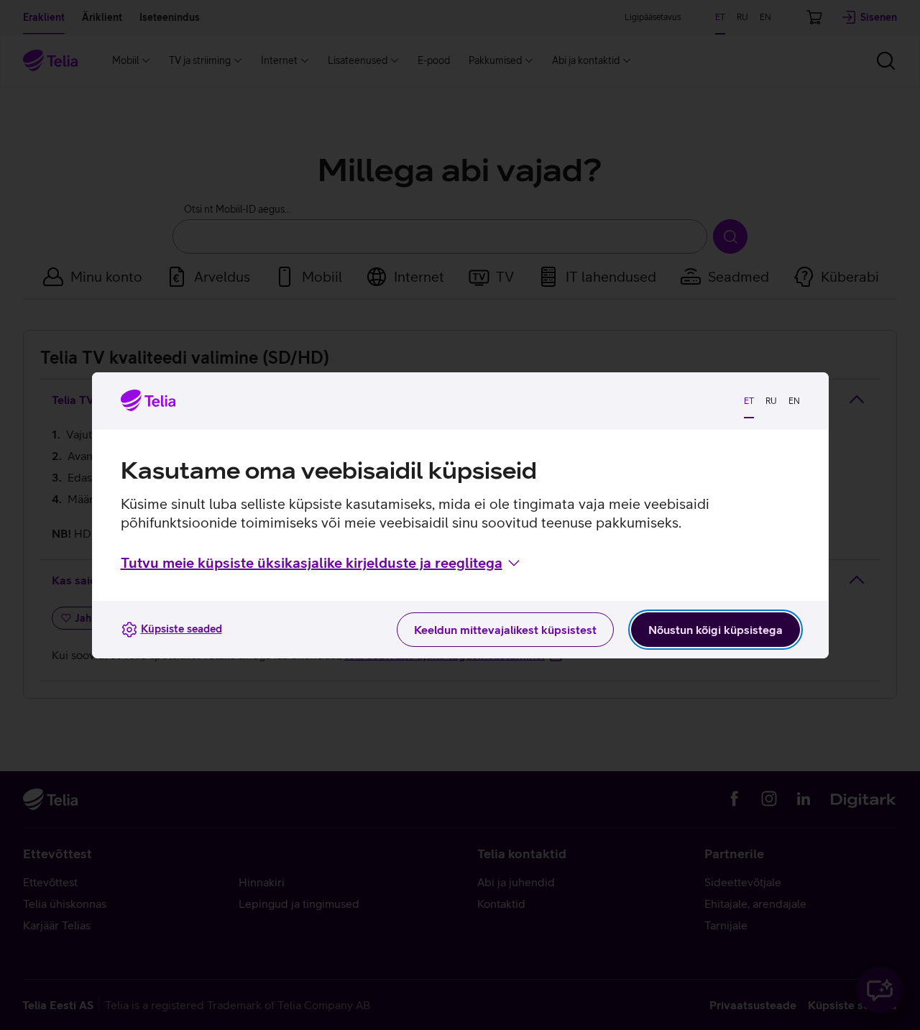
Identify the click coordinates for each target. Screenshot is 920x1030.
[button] (322, 562)
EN (794, 401)
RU (771, 401)
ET (749, 401)
